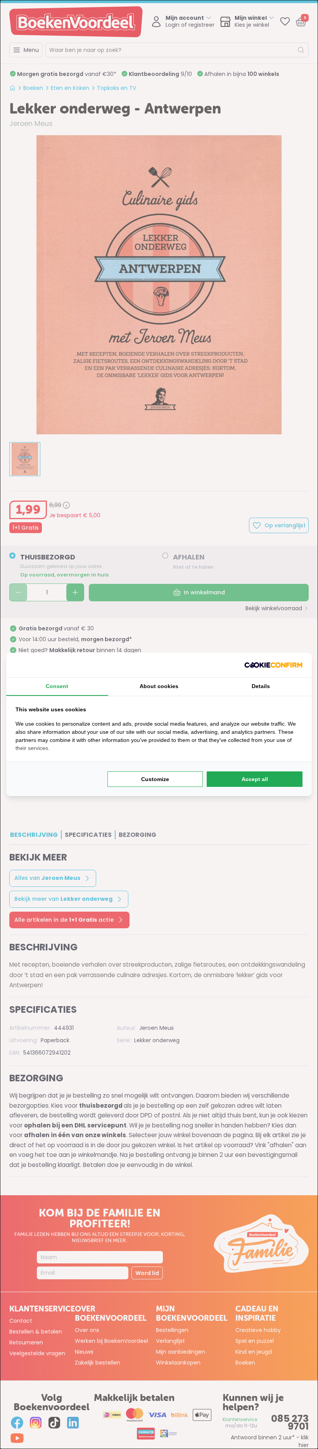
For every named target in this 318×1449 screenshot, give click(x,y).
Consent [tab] (57, 686)
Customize (155, 779)
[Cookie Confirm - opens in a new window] (273, 665)
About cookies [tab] (159, 686)
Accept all (255, 779)
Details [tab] (261, 686)
